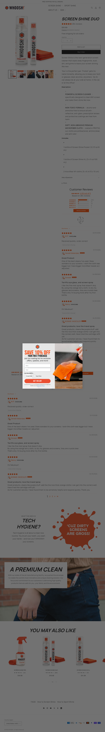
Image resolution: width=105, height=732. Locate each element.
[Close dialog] (80, 345)
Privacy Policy (39, 385)
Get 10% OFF (37, 381)
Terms (43, 385)
